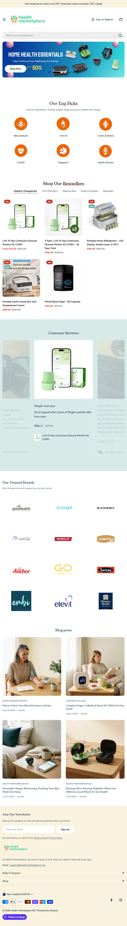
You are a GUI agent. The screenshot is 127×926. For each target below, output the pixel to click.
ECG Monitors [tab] (50, 191)
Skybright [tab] (108, 191)
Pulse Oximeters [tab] (89, 191)
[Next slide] (77, 72)
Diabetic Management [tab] (26, 191)
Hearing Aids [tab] (69, 191)
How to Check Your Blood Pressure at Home (26, 705)
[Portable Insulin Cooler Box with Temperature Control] (21, 278)
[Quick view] (35, 205)
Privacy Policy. (56, 838)
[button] (57, 72)
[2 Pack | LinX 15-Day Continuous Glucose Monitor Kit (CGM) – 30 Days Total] (63, 217)
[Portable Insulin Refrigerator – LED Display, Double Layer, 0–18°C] (106, 217)
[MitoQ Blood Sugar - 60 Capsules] (63, 278)
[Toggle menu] (4, 19)
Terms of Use (40, 838)
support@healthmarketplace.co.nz (28, 865)
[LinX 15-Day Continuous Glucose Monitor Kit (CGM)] (21, 217)
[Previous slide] (49, 72)
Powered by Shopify (47, 910)
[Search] (120, 35)
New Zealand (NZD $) (18, 894)
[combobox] (63, 35)
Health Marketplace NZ (23, 910)
